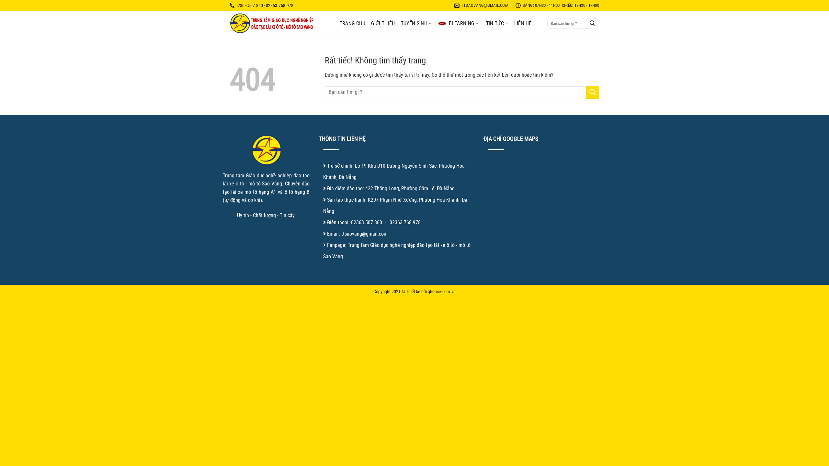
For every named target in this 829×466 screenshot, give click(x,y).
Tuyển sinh (414, 23)
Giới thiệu (383, 23)
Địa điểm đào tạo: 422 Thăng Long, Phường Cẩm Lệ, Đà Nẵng (391, 188)
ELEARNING (461, 23)
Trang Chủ (353, 23)
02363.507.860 (366, 222)
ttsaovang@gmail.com (364, 234)
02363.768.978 (405, 222)
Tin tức (495, 23)
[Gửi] (592, 23)
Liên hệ (523, 23)
